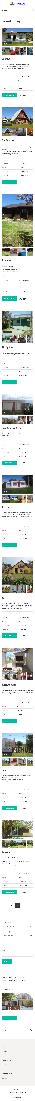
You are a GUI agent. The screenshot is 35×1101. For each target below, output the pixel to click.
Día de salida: (6, 932)
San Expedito (9, 684)
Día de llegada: (6, 922)
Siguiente (17, 905)
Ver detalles (23, 95)
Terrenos (16, 980)
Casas (14, 977)
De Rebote (8, 140)
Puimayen (21, 977)
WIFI (29, 77)
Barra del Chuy (7, 43)
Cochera (19, 77)
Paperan (6, 852)
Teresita (6, 506)
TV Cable (24, 77)
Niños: (3, 950)
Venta (23, 980)
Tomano (6, 260)
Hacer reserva (9, 95)
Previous (5, 37)
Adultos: (4, 941)
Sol (3, 597)
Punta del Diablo (7, 980)
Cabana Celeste (6, 1013)
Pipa (4, 769)
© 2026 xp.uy (17, 1097)
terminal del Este (11, 428)
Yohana (6, 58)
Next (29, 37)
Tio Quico (7, 347)
